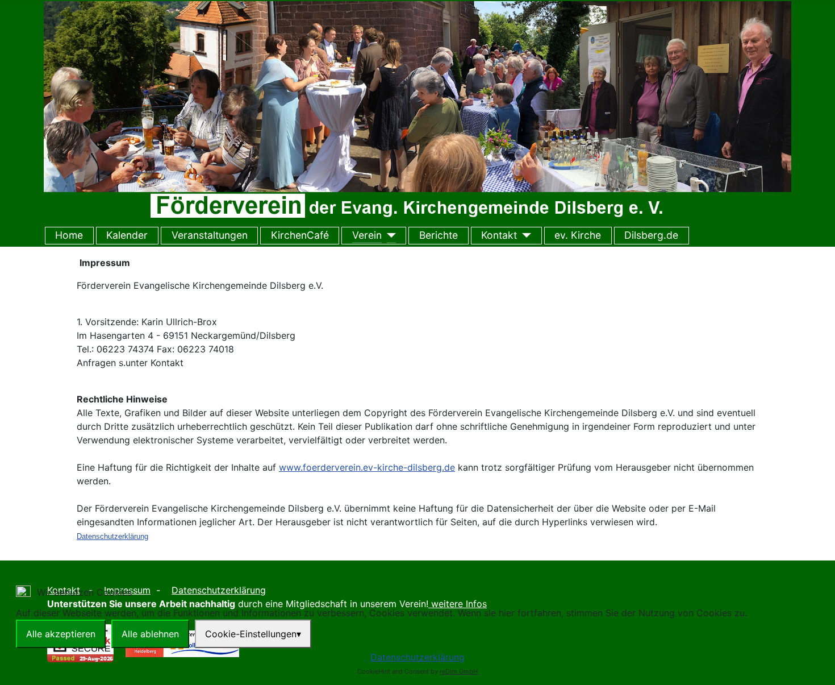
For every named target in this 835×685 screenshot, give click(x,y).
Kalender (127, 235)
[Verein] (389, 235)
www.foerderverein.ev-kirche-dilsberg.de (367, 467)
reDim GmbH (459, 671)
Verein (367, 235)
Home (69, 235)
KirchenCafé (300, 235)
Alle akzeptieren (60, 634)
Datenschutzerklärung (417, 657)
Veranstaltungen (210, 235)
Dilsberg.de (651, 235)
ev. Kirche (577, 235)
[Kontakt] (524, 235)
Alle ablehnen (150, 634)
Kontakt (499, 235)
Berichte (438, 235)
